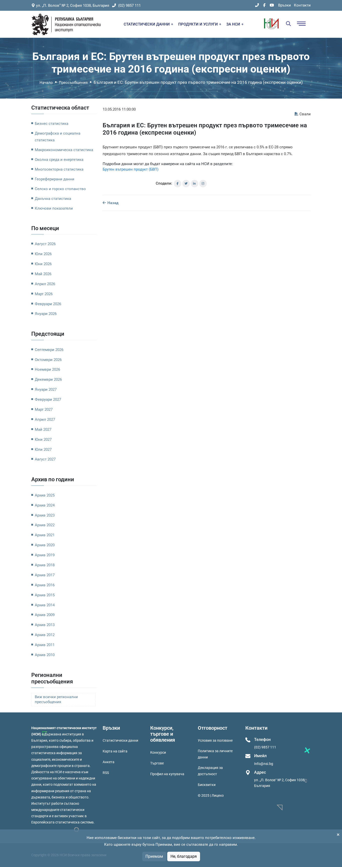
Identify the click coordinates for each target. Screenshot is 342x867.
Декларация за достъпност (210, 771)
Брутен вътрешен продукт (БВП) (130, 169)
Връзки (284, 5)
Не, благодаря (183, 856)
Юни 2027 (43, 439)
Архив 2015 (45, 595)
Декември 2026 (48, 379)
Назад (112, 203)
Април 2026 (45, 284)
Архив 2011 (45, 645)
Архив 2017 (45, 575)
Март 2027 (44, 409)
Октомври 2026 (48, 359)
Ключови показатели (54, 208)
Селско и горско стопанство (60, 189)
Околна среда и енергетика (59, 159)
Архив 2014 (45, 605)
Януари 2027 (46, 389)
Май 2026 (43, 274)
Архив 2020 (45, 545)
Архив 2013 (45, 625)
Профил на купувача (167, 774)
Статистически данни (120, 740)
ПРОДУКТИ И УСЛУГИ (198, 24)
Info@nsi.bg (263, 764)
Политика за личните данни (215, 754)
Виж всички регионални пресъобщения (56, 699)
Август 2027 (45, 459)
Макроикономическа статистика (64, 150)
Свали (305, 114)
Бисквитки (207, 785)
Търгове (157, 763)
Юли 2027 (43, 449)
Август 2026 (45, 244)
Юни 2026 (43, 264)
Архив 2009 (45, 615)
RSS (106, 773)
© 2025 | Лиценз (211, 795)
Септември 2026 (49, 349)
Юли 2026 (43, 254)
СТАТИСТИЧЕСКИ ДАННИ (147, 24)
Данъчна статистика (53, 198)
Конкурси (158, 752)
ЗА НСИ (233, 24)
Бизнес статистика (51, 123)
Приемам (154, 856)
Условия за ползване (215, 740)
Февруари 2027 (48, 399)
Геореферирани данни (54, 179)
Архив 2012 (45, 635)
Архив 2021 (45, 535)
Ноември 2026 (47, 369)
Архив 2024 (45, 505)
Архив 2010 (45, 655)
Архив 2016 (45, 585)
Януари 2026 (46, 313)
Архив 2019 (45, 555)
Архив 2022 (45, 525)
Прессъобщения (73, 82)
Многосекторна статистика (59, 169)
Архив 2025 (45, 495)
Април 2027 (45, 419)
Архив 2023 (45, 515)
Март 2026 (44, 294)
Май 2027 (43, 429)
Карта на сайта (115, 751)
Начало (46, 82)
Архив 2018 (45, 565)
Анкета (108, 762)
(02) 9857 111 (129, 5)
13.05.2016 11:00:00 (119, 109)
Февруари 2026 (48, 304)
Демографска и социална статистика (57, 136)
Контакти (302, 5)
